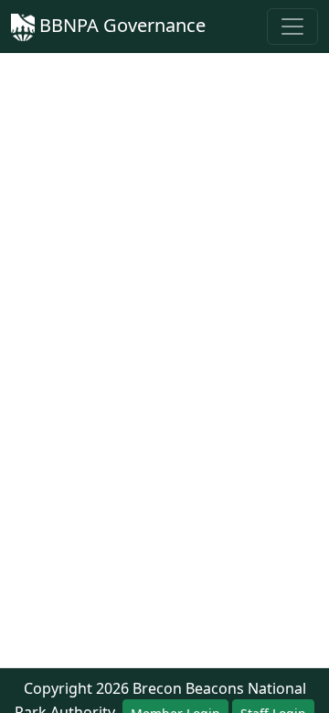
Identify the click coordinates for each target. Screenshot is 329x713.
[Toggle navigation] (292, 26)
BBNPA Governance (120, 25)
